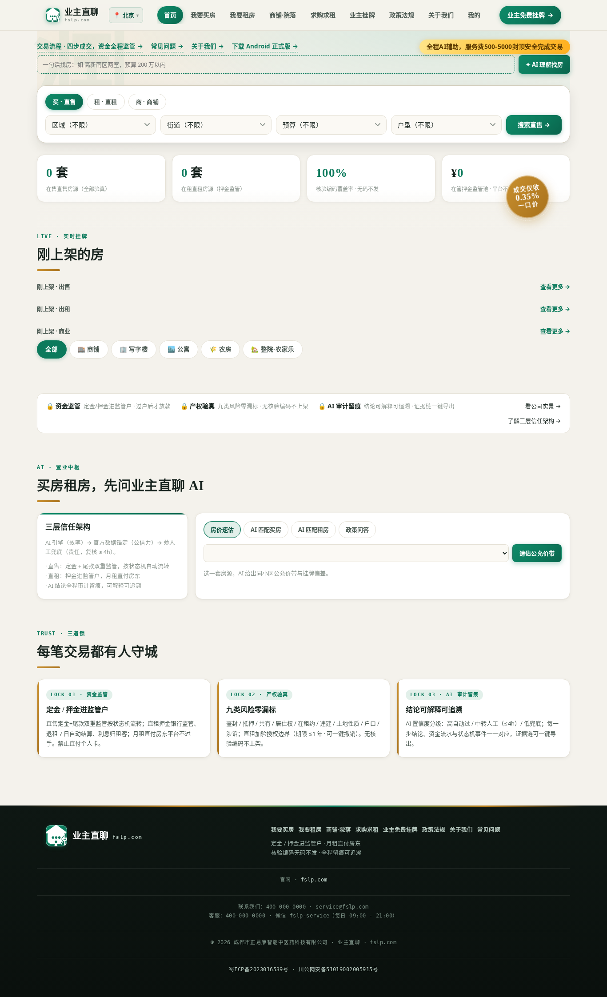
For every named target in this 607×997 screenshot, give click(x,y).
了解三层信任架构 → (534, 421)
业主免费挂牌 (530, 15)
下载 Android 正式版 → (265, 46)
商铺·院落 (282, 15)
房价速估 (222, 530)
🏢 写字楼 (134, 349)
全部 (51, 349)
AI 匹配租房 (313, 530)
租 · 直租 (105, 102)
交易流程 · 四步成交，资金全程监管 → (90, 46)
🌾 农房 (220, 349)
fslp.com (314, 880)
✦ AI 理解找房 (544, 64)
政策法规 (402, 15)
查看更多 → (555, 287)
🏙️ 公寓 (179, 349)
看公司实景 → (543, 406)
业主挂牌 (362, 15)
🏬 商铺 (89, 349)
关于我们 (441, 15)
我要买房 (203, 15)
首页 (170, 15)
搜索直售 (530, 124)
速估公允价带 (537, 553)
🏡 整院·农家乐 (272, 349)
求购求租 (323, 15)
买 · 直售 (64, 102)
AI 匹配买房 (266, 530)
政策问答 (357, 530)
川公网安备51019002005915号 (338, 969)
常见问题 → (167, 46)
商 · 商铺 (147, 102)
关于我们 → (208, 46)
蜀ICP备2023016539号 (258, 969)
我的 (474, 15)
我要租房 (242, 15)
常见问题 (488, 829)
